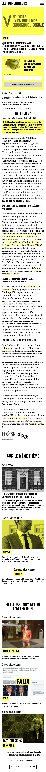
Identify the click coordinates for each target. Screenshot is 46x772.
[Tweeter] (17, 113)
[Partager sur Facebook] (21, 113)
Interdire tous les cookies (23, 760)
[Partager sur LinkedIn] (25, 113)
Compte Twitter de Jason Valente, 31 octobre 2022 (21, 118)
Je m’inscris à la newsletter (23, 84)
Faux (5, 38)
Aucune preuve (11, 651)
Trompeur (8, 745)
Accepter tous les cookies (23, 767)
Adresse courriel (9, 74)
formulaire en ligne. (17, 418)
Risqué (6, 551)
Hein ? (18, 573)
